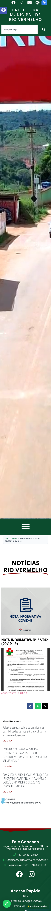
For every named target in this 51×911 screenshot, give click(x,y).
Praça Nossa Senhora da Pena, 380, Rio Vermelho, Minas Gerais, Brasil (25, 847)
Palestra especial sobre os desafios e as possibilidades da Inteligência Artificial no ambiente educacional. (25, 731)
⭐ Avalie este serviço (37, 906)
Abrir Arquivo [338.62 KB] (15, 692)
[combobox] (19, 29)
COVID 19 (9, 802)
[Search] (44, 29)
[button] (3, 10)
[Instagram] (31, 874)
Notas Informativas (24, 802)
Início (7, 539)
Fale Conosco (25, 841)
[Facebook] (19, 874)
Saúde (14, 539)
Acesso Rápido (25, 891)
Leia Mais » (7, 740)
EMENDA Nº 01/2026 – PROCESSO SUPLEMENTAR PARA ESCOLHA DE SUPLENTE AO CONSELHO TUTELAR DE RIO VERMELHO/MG (25, 755)
